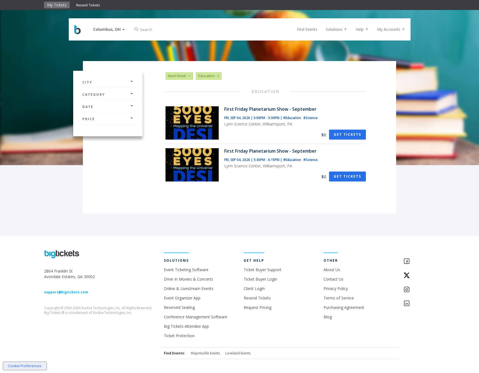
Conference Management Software (195, 316)
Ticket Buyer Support (262, 269)
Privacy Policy (335, 288)
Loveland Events (238, 353)
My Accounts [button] (389, 29)
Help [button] (360, 29)
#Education (292, 117)
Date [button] (87, 106)
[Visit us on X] (419, 275)
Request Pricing (257, 307)
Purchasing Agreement (343, 307)
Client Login (254, 288)
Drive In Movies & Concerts (188, 279)
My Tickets (57, 4)
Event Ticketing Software (186, 269)
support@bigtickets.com (66, 292)
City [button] (87, 82)
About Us (331, 269)
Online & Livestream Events (188, 288)
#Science (310, 117)
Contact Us (333, 279)
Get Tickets (347, 134)
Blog (327, 316)
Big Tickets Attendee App (186, 326)
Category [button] (93, 94)
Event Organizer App (182, 298)
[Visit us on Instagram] (419, 289)
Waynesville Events (205, 353)
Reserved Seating (179, 307)
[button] (108, 29)
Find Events (307, 29)
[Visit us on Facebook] (419, 261)
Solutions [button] (334, 29)
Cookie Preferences (25, 365)
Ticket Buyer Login (260, 279)
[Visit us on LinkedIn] (419, 303)
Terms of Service (338, 298)
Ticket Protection (179, 335)
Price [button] (88, 119)
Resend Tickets (88, 5)
